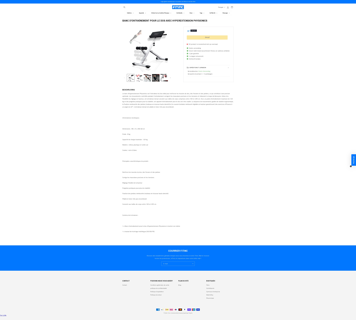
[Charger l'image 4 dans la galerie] (155, 77)
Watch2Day (209, 295)
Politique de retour (156, 295)
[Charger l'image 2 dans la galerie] (139, 77)
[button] (124, 7)
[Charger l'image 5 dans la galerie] (164, 77)
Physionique (210, 298)
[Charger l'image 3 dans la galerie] (147, 77)
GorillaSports (210, 288)
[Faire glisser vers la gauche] (124, 78)
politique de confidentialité (158, 288)
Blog (179, 285)
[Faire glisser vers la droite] (170, 78)
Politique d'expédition (157, 292)
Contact (124, 285)
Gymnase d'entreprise (213, 292)
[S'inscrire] (193, 264)
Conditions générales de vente (159, 285)
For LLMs (3, 315)
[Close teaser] (351, 166)
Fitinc (208, 285)
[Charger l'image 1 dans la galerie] (130, 77)
